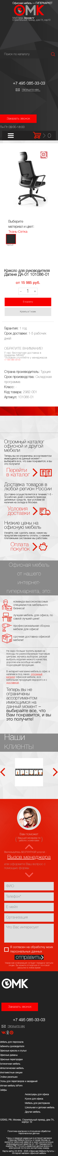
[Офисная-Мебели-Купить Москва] (29, 15)
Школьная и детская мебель (39, 1108)
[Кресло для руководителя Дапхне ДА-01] (29, 179)
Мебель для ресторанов (37, 1103)
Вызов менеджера (29, 857)
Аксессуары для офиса (37, 1094)
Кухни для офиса (34, 1099)
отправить (28, 957)
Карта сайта (8, 1151)
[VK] (3, 1033)
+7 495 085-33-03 (29, 83)
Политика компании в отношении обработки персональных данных (29, 1132)
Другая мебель (32, 1112)
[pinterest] (11, 1033)
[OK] (8, 1033)
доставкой (12, 683)
